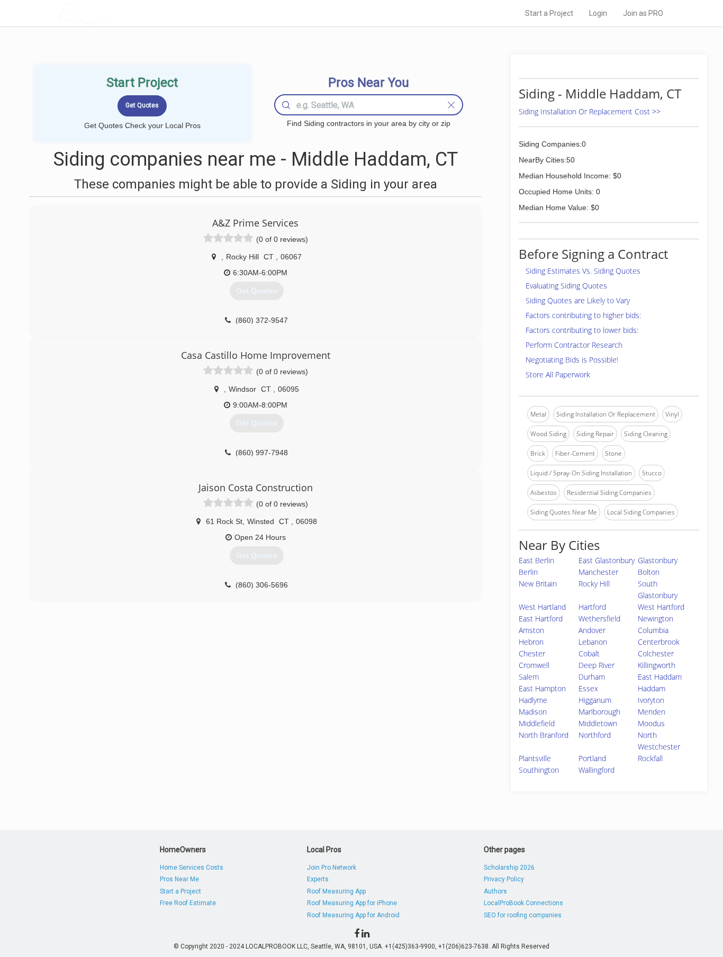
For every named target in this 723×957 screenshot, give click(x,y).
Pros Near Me (179, 879)
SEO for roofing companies (523, 915)
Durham (592, 677)
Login (598, 13)
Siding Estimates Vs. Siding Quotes (583, 271)
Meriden (651, 712)
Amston (531, 630)
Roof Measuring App (336, 891)
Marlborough (599, 712)
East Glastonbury (607, 560)
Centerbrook (659, 642)
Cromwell (534, 665)
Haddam (651, 688)
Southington (539, 770)
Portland (592, 758)
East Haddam (660, 677)
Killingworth (656, 665)
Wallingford (596, 770)
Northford (595, 735)
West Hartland (542, 607)
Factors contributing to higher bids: (583, 315)
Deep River (596, 665)
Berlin (528, 572)
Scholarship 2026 (509, 867)
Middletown (598, 723)
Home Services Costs (191, 867)
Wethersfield (599, 618)
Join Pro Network (331, 867)
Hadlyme (533, 700)
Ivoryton (651, 700)
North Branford (543, 735)
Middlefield (537, 723)
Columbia (653, 630)
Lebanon (593, 642)
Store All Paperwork (558, 374)
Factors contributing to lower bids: (582, 330)
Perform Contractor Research (574, 345)
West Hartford (661, 607)
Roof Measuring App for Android (353, 915)
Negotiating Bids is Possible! (572, 360)
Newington (655, 618)
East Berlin (536, 560)
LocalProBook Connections (523, 903)
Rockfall (650, 758)
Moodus (651, 723)
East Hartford (541, 618)
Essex (588, 688)
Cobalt (589, 653)
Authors (495, 891)
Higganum (595, 700)
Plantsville (535, 758)
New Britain (538, 584)
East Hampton (542, 688)
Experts (318, 879)
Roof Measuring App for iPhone (352, 903)
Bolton (648, 572)
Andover (592, 630)
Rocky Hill (594, 584)
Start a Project (549, 13)
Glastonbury (657, 560)
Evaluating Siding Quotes (566, 286)
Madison (533, 712)
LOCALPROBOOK (118, 13)
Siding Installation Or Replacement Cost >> (590, 111)
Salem (529, 677)
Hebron (531, 642)
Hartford (592, 607)
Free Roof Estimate (188, 903)
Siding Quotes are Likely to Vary (578, 300)
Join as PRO (643, 13)
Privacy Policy (504, 879)
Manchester (598, 572)
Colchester (656, 653)
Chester (532, 653)
